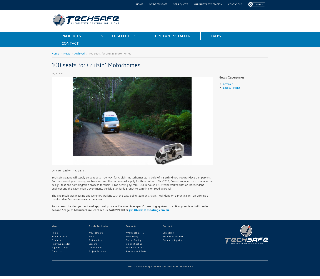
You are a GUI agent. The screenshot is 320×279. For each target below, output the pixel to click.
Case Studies (95, 247)
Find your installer (61, 243)
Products (71, 35)
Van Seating (132, 236)
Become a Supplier (172, 240)
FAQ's (216, 35)
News (66, 53)
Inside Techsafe (158, 4)
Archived (79, 53)
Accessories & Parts (136, 251)
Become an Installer (173, 236)
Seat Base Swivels (135, 247)
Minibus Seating (134, 243)
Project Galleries (97, 251)
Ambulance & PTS (135, 232)
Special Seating (133, 240)
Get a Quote (180, 4)
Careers (93, 243)
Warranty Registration (208, 4)
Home (139, 4)
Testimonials (95, 240)
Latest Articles (232, 87)
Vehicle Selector (118, 35)
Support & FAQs (60, 247)
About (92, 236)
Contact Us (235, 4)
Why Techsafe (96, 232)
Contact (70, 43)
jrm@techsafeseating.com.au (149, 210)
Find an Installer (172, 35)
